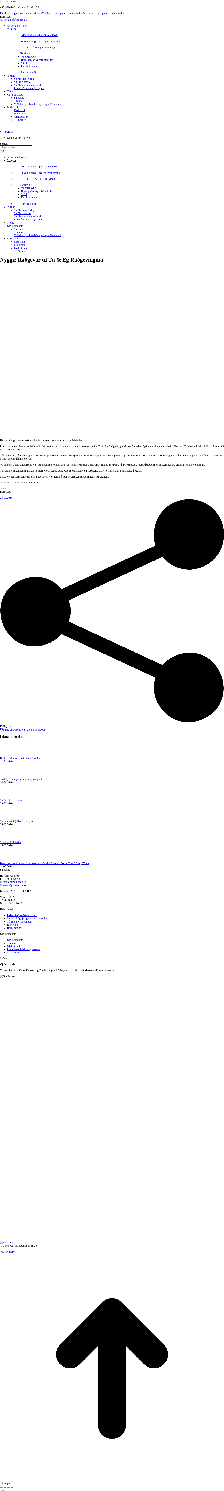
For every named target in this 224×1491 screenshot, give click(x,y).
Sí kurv (4, 131)
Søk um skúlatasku (10, 842)
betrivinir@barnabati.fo (13, 885)
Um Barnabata (15, 939)
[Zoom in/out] (11, 1487)
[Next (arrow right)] (5, 1490)
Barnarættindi (14, 927)
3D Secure (13, 952)
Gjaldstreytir (14, 946)
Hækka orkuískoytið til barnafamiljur (20, 757)
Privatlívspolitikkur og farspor (23, 949)
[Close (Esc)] (1, 1487)
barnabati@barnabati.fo (13, 881)
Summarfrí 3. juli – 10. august (16, 821)
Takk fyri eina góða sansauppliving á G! (22, 779)
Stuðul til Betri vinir (11, 800)
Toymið (11, 943)
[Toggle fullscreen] (8, 1487)
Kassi (11, 131)
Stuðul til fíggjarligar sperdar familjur (27, 918)
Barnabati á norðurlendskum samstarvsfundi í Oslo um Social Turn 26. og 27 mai (44, 863)
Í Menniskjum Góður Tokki (22, 915)
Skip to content (8, 1)
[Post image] (9, 754)
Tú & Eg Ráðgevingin (19, 921)
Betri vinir (12, 924)
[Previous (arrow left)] (1, 1490)
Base (12, 1251)
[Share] (5, 1487)
